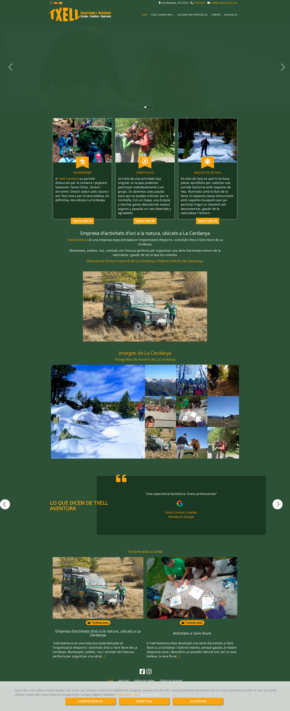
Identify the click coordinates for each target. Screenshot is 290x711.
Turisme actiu (100, 622)
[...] (103, 656)
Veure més (81, 221)
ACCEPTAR (198, 701)
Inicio (110, 680)
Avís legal (123, 680)
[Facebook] (142, 673)
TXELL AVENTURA (161, 14)
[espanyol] (55, 2)
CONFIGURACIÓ (90, 701)
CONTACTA (230, 14)
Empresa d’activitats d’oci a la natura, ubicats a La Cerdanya (145, 233)
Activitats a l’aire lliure (192, 633)
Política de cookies (127, 694)
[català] (60, 2)
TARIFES (216, 14)
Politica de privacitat (171, 680)
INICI (145, 14)
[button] (8, 510)
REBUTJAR (144, 701)
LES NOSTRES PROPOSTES (192, 14)
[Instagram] (149, 673)
